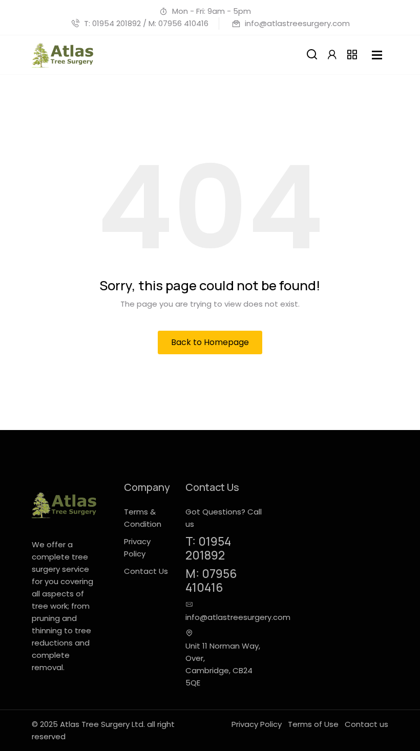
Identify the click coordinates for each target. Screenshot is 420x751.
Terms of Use (313, 724)
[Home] (62, 55)
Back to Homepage (210, 342)
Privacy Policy (257, 724)
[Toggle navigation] (377, 55)
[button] (332, 55)
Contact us (366, 724)
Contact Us (146, 571)
